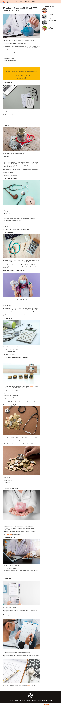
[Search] (57, 1)
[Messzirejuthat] (7, 1)
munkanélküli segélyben (14, 220)
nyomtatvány (14, 524)
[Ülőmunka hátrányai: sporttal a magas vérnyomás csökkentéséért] (44, 16)
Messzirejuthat (29, 685)
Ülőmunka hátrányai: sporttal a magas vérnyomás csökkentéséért (53, 16)
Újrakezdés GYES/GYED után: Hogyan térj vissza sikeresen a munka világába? (53, 21)
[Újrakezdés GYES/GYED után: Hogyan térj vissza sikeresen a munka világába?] (44, 22)
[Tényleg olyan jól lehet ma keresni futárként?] (44, 28)
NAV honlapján (9, 534)
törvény (5, 207)
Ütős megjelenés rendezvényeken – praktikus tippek (53, 10)
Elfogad (46, 704)
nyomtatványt (20, 526)
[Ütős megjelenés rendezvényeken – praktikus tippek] (44, 10)
